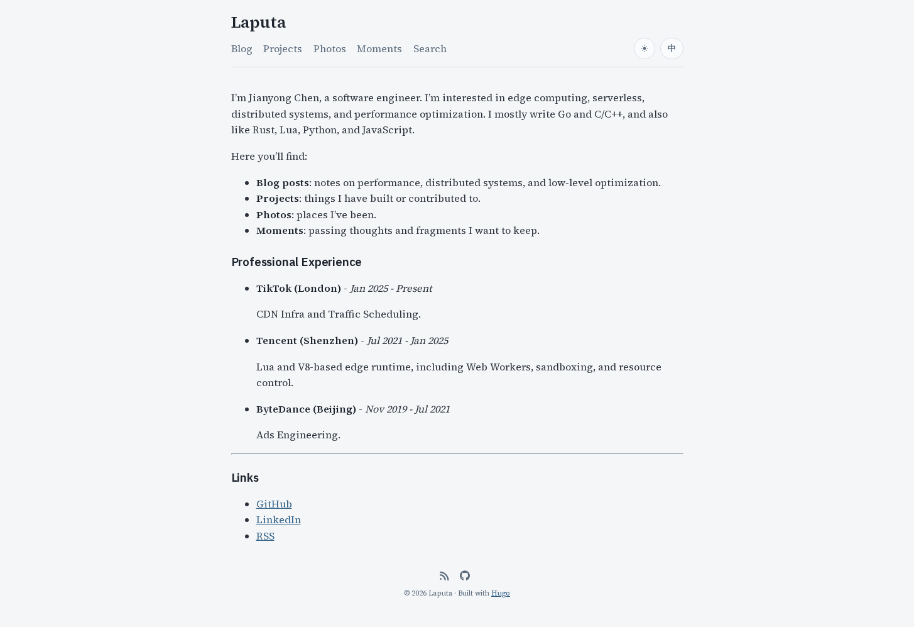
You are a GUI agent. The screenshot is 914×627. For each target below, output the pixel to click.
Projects (282, 48)
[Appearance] (644, 48)
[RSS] (444, 575)
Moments (379, 48)
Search (430, 48)
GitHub (274, 504)
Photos (329, 48)
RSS (265, 536)
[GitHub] (465, 575)
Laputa (258, 22)
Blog (242, 48)
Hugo (500, 593)
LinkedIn (278, 519)
